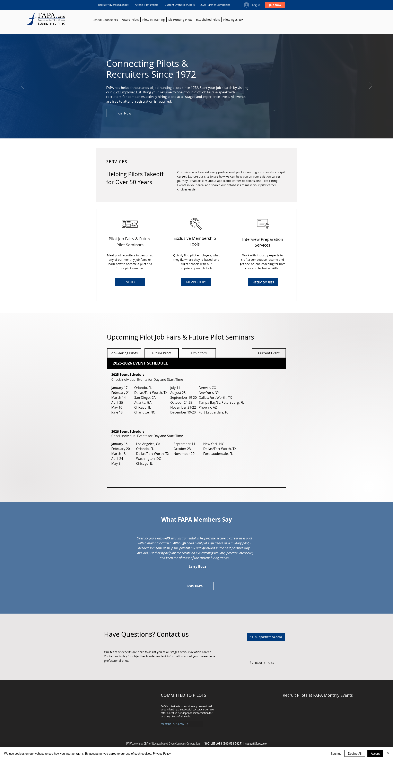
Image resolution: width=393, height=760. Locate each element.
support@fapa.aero (256, 743)
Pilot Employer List (127, 92)
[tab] (196, 363)
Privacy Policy (162, 753)
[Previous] (22, 86)
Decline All (354, 753)
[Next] (371, 86)
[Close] (388, 753)
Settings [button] (336, 753)
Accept (375, 753)
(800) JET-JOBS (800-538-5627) (223, 743)
